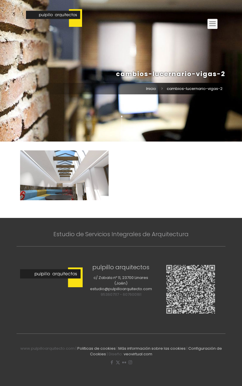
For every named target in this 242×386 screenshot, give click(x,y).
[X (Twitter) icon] (118, 362)
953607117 (110, 294)
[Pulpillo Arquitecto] (54, 24)
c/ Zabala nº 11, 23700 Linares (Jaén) (121, 280)
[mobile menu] (212, 24)
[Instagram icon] (130, 362)
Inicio (151, 88)
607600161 (132, 294)
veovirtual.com (138, 354)
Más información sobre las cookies (152, 348)
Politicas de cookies (96, 348)
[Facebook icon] (111, 362)
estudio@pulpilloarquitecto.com (121, 289)
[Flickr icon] (124, 362)
